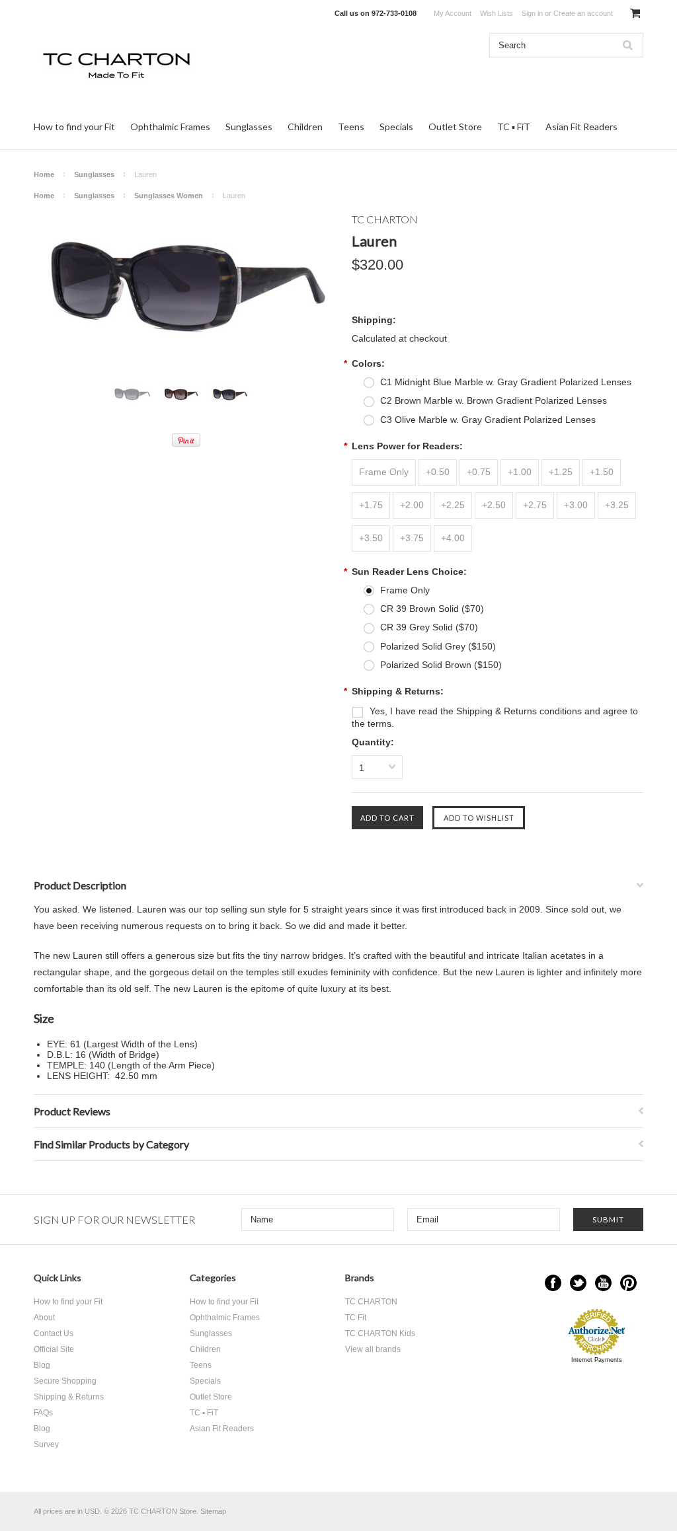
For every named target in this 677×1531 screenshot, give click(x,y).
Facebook (553, 1283)
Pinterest (628, 1283)
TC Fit (355, 1317)
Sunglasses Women (168, 196)
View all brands (373, 1349)
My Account (452, 13)
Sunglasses (248, 126)
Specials (396, 126)
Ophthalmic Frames (170, 126)
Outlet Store (455, 126)
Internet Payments (596, 1360)
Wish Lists (496, 13)
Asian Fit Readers (581, 126)
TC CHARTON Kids (380, 1333)
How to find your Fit (74, 126)
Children (305, 126)
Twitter (578, 1283)
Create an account (583, 13)
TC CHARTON (371, 1301)
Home (44, 174)
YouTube (603, 1283)
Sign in (532, 13)
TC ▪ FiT (513, 126)
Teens (351, 126)
